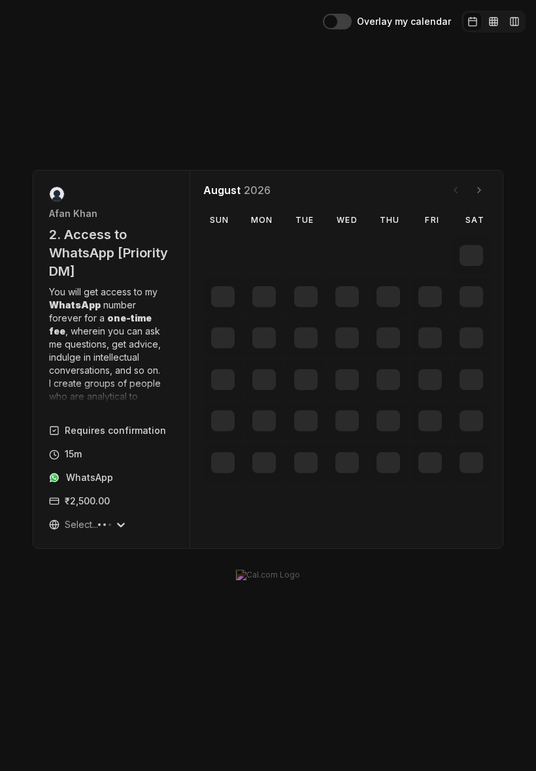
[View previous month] (455, 190)
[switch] (337, 21)
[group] (493, 21)
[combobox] (66, 525)
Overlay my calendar (404, 21)
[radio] (472, 21)
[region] (112, 344)
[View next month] (479, 190)
